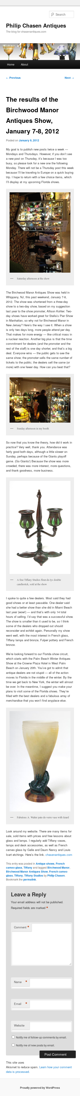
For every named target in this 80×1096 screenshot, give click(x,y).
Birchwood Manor (58, 867)
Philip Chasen (56, 875)
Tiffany (28, 867)
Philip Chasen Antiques (36, 25)
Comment (21, 927)
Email (20, 1003)
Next (69, 78)
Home (10, 64)
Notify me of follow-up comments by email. (41, 1037)
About (24, 64)
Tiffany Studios (33, 875)
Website (19, 1025)
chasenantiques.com (59, 854)
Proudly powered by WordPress (40, 1088)
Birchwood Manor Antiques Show (27, 871)
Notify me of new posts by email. (35, 1045)
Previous (13, 78)
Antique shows (45, 864)
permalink (29, 879)
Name (20, 981)
